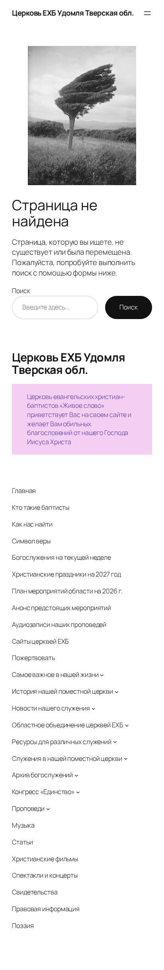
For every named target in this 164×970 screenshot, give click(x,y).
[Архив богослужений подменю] (76, 775)
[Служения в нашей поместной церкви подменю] (126, 758)
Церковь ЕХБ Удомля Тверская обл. (73, 13)
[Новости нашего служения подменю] (94, 708)
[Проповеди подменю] (48, 809)
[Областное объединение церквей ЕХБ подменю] (127, 725)
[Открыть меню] (147, 13)
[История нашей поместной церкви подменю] (117, 692)
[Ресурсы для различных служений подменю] (115, 742)
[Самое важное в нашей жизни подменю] (102, 675)
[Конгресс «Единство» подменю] (78, 792)
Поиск (21, 290)
